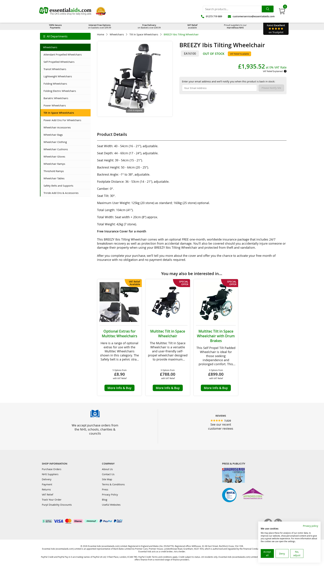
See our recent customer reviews (220, 426)
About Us (107, 469)
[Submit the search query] (268, 9)
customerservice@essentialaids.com (254, 16)
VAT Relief (47, 494)
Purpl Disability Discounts (57, 504)
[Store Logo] (65, 11)
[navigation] (65, 36)
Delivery (46, 479)
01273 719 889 (214, 16)
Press (105, 489)
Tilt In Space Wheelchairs (143, 34)
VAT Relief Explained (273, 71)
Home (100, 34)
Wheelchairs (117, 34)
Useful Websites (111, 504)
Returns (46, 489)
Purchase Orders (51, 469)
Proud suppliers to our (235, 26)
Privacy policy (310, 525)
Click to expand (135, 110)
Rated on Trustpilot (276, 29)
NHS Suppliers (50, 474)
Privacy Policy (110, 494)
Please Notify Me (271, 87)
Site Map (107, 479)
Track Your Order (51, 499)
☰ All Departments (55, 36)
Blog (104, 499)
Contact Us (108, 474)
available (192, 26)
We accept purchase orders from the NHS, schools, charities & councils (95, 429)
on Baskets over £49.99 (149, 26)
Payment (47, 484)
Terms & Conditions (113, 484)
